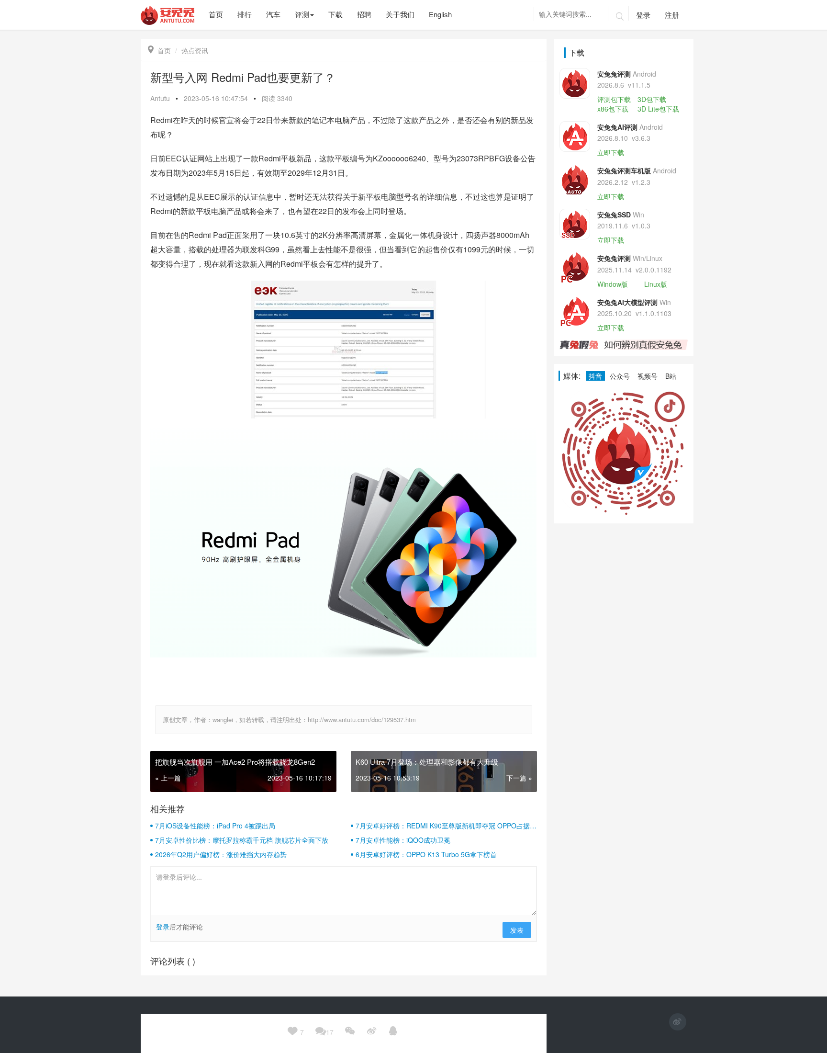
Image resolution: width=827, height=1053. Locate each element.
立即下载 (610, 152)
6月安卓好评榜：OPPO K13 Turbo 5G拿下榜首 (426, 854)
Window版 (612, 284)
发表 (517, 930)
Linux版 (655, 284)
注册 (672, 15)
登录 (643, 15)
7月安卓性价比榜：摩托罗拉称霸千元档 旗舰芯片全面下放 (241, 840)
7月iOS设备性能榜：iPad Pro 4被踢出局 (215, 825)
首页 (159, 50)
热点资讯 (194, 50)
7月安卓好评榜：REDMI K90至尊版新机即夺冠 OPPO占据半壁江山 (446, 825)
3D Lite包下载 (658, 108)
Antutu (160, 98)
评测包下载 (614, 99)
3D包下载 (651, 99)
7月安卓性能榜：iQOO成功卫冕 (403, 840)
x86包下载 (612, 108)
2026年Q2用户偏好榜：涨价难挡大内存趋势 (221, 854)
